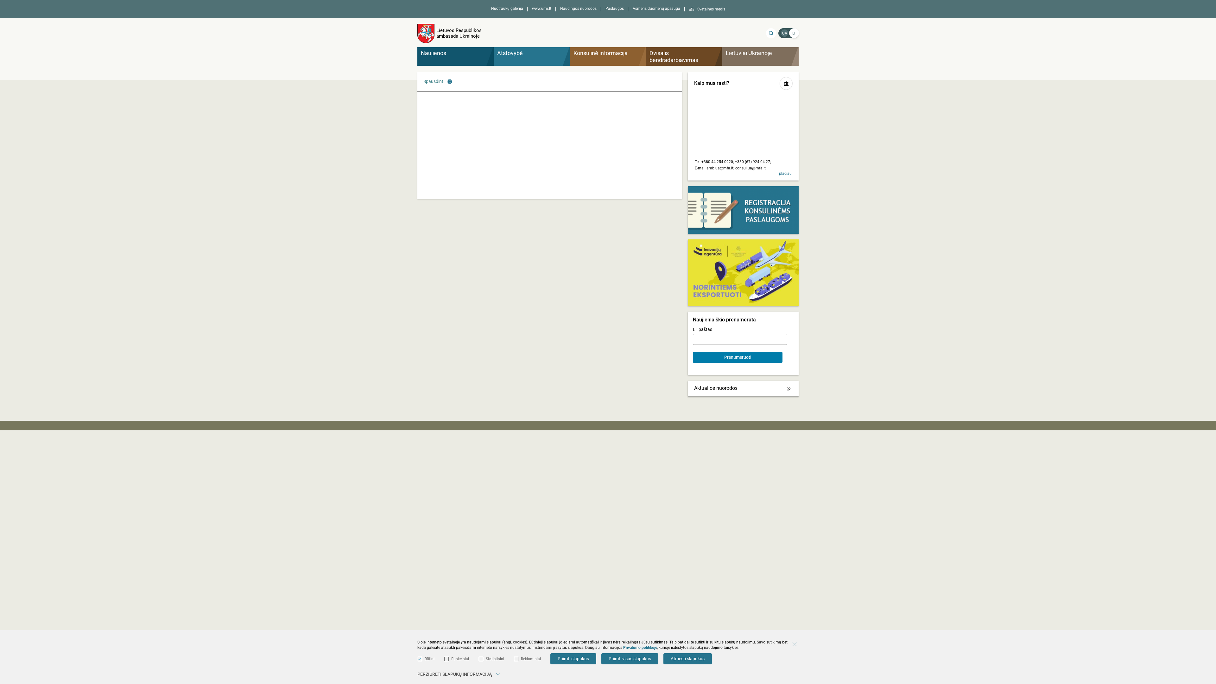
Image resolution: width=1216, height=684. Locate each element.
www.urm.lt (541, 8)
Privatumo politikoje (640, 647)
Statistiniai (495, 659)
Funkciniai (460, 659)
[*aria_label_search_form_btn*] (771, 33)
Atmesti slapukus (688, 658)
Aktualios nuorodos (716, 388)
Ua (784, 33)
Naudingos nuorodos (578, 8)
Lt (794, 33)
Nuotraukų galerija (507, 8)
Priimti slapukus (573, 658)
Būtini (429, 659)
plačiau (785, 173)
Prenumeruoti (737, 357)
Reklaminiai (531, 659)
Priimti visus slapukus (630, 658)
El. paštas (702, 329)
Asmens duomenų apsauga (656, 8)
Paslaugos (614, 8)
